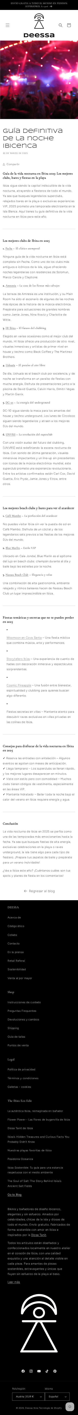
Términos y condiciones (23, 1078)
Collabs (12, 935)
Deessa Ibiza (31, 1408)
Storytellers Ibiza (18, 659)
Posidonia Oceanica (20, 1159)
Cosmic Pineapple (19, 685)
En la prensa (15, 952)
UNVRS (11, 434)
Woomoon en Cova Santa (24, 637)
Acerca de (14, 917)
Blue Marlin (13, 548)
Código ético (16, 926)
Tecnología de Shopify (50, 1408)
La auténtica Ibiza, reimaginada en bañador (35, 1111)
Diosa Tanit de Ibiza (20, 1128)
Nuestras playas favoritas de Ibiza (29, 1150)
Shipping (13, 1028)
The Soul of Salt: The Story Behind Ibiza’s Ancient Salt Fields (34, 1183)
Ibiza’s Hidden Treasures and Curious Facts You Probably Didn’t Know (38, 1139)
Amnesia (11, 285)
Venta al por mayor (20, 978)
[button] (7, 25)
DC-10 (9, 402)
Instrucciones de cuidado (24, 1002)
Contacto (14, 943)
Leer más (14, 1282)
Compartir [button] (13, 164)
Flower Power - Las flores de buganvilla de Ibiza (39, 1119)
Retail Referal (16, 960)
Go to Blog (15, 1194)
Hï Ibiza (11, 328)
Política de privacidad (21, 1069)
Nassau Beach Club (17, 574)
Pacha (8, 248)
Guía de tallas (16, 1036)
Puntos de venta (18, 1045)
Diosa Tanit (38, 1235)
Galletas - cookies (19, 1087)
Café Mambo (13, 515)
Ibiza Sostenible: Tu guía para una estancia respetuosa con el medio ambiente (35, 1170)
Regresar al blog (42, 891)
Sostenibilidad (17, 969)
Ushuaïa (10, 365)
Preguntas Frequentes (22, 1011)
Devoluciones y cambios (23, 1019)
